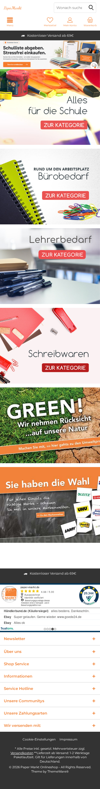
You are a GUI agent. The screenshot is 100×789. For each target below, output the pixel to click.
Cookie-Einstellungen (39, 739)
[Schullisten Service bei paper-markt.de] (50, 54)
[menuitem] (90, 22)
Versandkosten (22, 753)
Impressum (68, 739)
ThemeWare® (58, 771)
